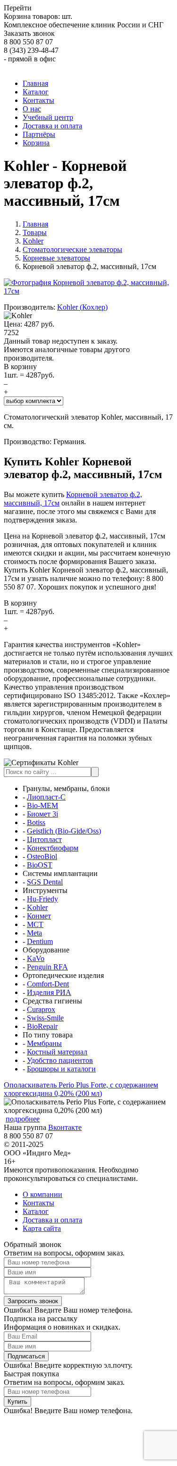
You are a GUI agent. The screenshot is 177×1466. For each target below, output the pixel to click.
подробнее (23, 1119)
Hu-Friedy (42, 899)
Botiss (36, 822)
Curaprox (41, 1009)
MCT (35, 924)
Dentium (40, 941)
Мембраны (44, 1043)
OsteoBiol (42, 856)
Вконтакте (65, 1127)
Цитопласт (44, 839)
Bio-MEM (42, 805)
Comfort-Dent (48, 984)
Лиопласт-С (46, 797)
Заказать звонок (29, 33)
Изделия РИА (49, 992)
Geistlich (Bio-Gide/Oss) (64, 831)
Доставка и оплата (52, 1220)
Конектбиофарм (52, 848)
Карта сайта (42, 1228)
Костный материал (57, 1052)
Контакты (38, 1203)
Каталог (36, 1211)
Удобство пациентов (60, 1060)
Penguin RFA (47, 967)
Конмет (39, 916)
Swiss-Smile (45, 1018)
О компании (42, 1194)
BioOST (39, 865)
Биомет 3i (42, 814)
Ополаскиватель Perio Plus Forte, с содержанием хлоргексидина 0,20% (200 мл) (81, 1089)
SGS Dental (45, 882)
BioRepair (42, 1026)
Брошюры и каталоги (61, 1069)
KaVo (35, 958)
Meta (34, 933)
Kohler (37, 907)
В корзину (20, 366)
